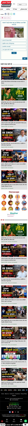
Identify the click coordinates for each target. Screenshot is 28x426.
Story (7, 421)
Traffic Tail (22, 414)
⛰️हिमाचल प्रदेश (23, 9)
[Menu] (14, 419)
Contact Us (12, 393)
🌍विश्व (23, 390)
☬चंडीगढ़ (8, 9)
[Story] (7, 419)
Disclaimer (17, 393)
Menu (14, 421)
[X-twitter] (15, 412)
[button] (5, 14)
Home (2, 393)
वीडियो (21, 421)
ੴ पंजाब (15, 9)
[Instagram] (18, 412)
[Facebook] (10, 412)
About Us (7, 393)
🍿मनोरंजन (10, 390)
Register (14, 395)
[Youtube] (13, 412)
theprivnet (23, 416)
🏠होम (1, 9)
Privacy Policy (24, 393)
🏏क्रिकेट (15, 390)
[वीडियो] (21, 419)
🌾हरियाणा (5, 390)
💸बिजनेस (19, 390)
